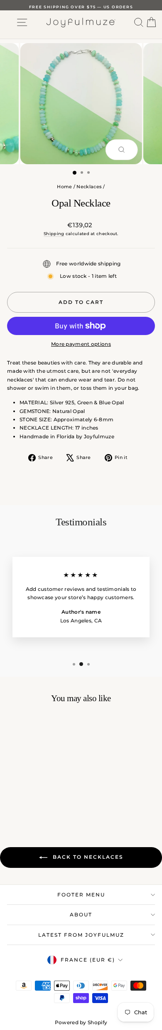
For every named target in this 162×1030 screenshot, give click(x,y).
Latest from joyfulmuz (81, 935)
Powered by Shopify (81, 1022)
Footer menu (81, 895)
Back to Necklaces (87, 857)
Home (64, 186)
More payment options (81, 344)
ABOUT (81, 914)
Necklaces (89, 186)
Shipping (54, 233)
